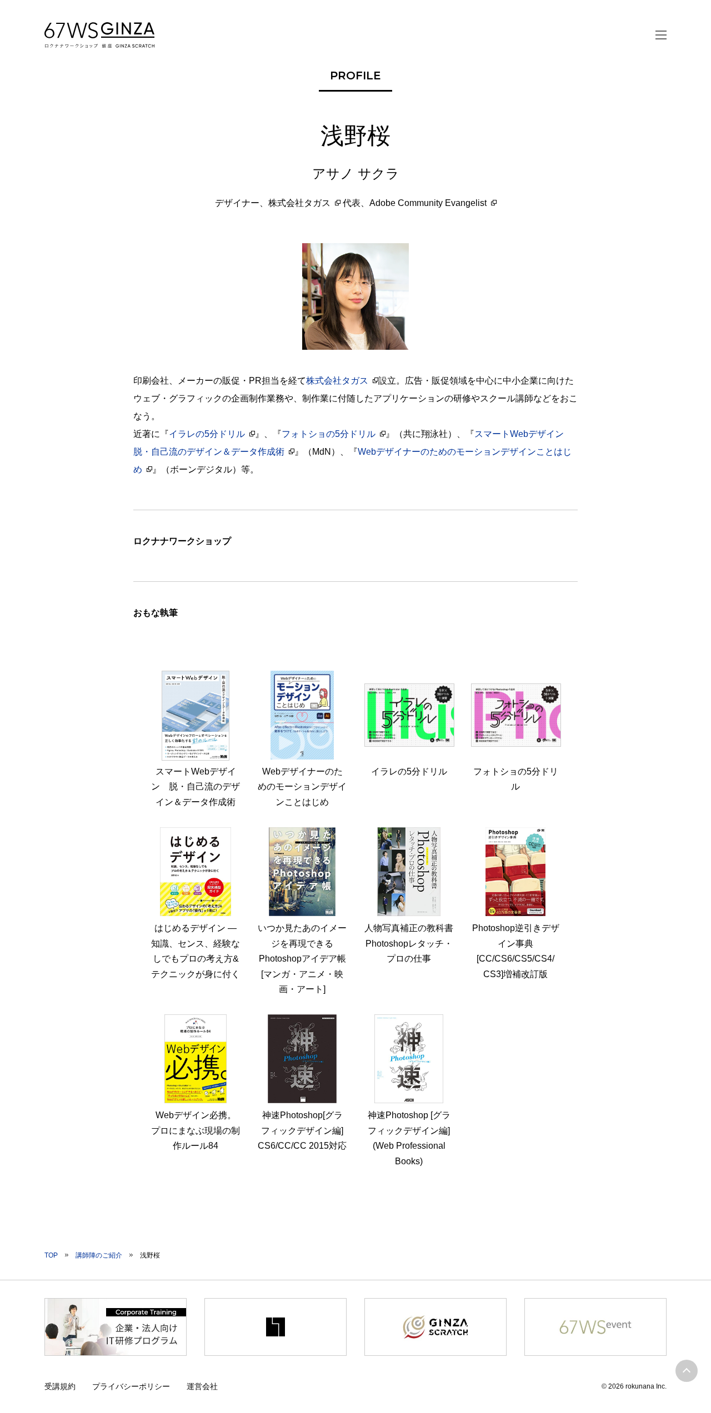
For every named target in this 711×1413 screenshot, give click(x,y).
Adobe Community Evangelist (428, 203)
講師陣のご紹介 (99, 1255)
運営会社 (202, 1386)
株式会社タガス (299, 203)
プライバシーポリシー (131, 1386)
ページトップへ (686, 1371)
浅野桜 (150, 1255)
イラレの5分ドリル (207, 434)
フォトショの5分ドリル (328, 434)
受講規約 (60, 1386)
